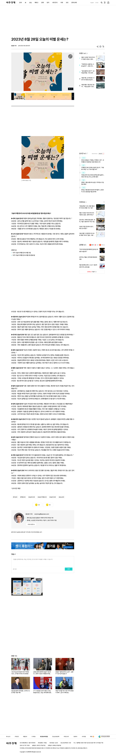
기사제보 (33, 736)
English (92, 2)
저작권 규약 (66, 736)
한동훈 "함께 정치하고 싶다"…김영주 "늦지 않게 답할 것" (64, 673)
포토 (67, 2)
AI (25, 2)
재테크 (36, 2)
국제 (61, 2)
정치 (48, 2)
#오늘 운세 (61, 497)
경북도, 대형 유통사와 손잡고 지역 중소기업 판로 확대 (92, 183)
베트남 (103, 245)
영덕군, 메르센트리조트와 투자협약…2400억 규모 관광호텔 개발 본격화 (92, 191)
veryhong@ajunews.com (41, 514)
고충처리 (75, 736)
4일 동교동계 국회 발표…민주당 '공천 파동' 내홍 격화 (20, 691)
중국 (20, 2)
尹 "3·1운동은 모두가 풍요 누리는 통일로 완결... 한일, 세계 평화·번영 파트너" (42, 691)
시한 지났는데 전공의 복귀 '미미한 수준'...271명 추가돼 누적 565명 (20, 673)
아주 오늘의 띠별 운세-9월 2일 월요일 (24, 255)
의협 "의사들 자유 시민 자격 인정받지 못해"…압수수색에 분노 (64, 691)
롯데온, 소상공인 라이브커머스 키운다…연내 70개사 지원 (42, 520)
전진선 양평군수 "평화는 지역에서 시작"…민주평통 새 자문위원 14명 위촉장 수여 (92, 161)
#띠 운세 (15, 497)
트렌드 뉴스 (82, 53)
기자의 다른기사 (31, 524)
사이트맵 (84, 736)
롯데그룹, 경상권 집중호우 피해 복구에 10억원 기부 (40, 518)
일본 (97, 245)
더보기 (87, 272)
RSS (91, 736)
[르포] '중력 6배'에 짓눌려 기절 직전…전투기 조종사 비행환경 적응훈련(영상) (42, 673)
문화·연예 (74, 2)
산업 (30, 2)
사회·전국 (54, 2)
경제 (42, 2)
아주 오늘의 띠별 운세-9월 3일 (22, 253)
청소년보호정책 (55, 736)
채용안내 (25, 736)
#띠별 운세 (22, 497)
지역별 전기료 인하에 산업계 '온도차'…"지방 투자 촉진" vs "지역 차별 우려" (92, 168)
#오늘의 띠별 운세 (42, 497)
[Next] (69, 72)
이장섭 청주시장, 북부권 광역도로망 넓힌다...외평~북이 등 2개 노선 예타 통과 (92, 176)
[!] (104, 53)
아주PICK (82, 202)
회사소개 (8, 736)
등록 (69, 569)
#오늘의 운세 (31, 497)
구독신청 (17, 736)
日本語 (96, 2)
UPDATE (100, 153)
